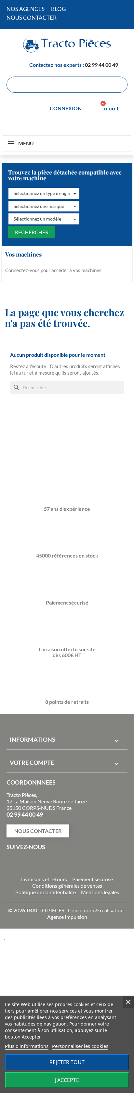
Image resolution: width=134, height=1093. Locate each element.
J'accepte (67, 1080)
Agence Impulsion (67, 917)
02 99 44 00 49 (101, 65)
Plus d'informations (26, 1046)
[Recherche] (119, 84)
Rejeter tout (67, 1062)
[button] (44, 193)
